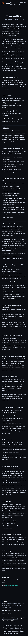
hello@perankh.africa (11, 585)
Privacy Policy (11, 620)
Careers (19, 610)
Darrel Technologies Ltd (10, 619)
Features (4, 610)
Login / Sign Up (22, 3)
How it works (12, 610)
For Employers (12, 3)
